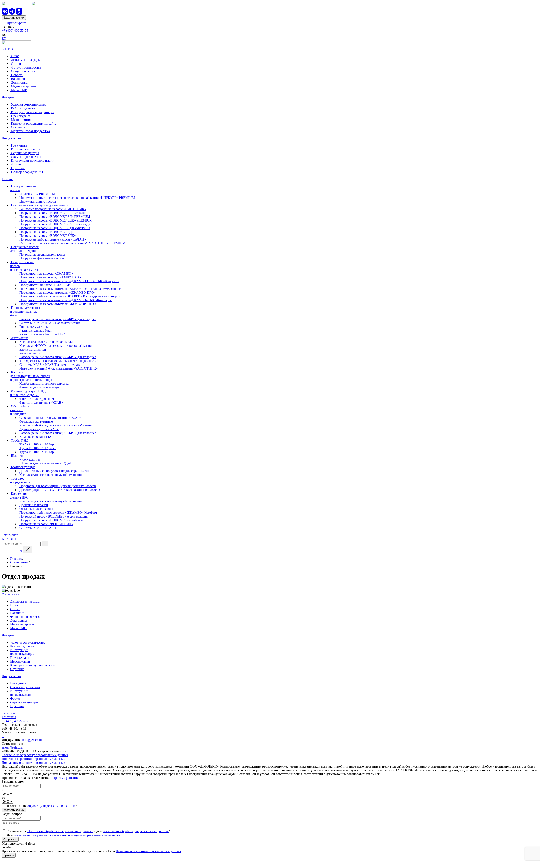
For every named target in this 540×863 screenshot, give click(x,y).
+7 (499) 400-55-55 (15, 30)
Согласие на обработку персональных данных (35, 755)
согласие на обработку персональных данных (136, 831)
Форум (15, 698)
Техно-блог (10, 535)
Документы (18, 620)
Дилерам (8, 97)
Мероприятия (20, 661)
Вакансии (17, 613)
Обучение (17, 669)
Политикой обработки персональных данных (60, 831)
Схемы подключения (25, 687)
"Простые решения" (65, 778)
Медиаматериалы (22, 624)
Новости (16, 605)
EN (4, 38)
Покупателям (11, 138)
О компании (10, 49)
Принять (8, 855)
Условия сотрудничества (27, 642)
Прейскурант (16, 23)
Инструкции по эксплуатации (22, 652)
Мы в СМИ (18, 628)
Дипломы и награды (25, 601)
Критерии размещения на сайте (32, 665)
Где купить (18, 683)
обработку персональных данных (51, 806)
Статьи (15, 609)
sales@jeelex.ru (12, 747)
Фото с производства (25, 616)
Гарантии (17, 706)
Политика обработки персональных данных (33, 759)
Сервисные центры (24, 702)
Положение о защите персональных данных (33, 762)
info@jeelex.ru (32, 740)
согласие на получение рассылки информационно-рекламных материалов (67, 835)
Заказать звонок (13, 17)
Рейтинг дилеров (22, 646)
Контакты (9, 538)
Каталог (7, 179)
